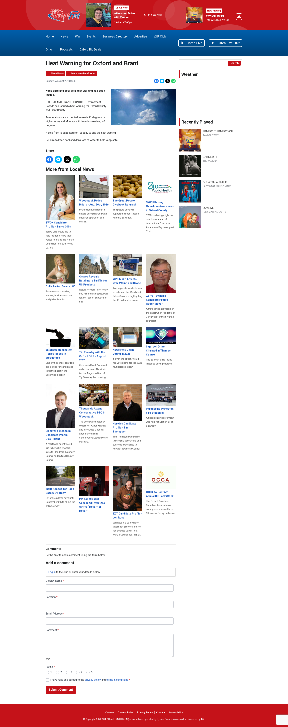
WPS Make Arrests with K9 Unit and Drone (127, 281)
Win (77, 36)
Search (234, 63)
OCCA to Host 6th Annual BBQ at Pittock (160, 494)
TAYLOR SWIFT (215, 16)
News (64, 36)
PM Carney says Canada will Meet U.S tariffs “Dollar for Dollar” (92, 504)
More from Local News (83, 73)
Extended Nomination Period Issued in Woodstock (59, 353)
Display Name (55, 580)
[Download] (239, 17)
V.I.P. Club (160, 36)
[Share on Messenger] (162, 81)
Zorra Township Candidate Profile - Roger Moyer (158, 299)
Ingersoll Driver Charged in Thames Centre (158, 350)
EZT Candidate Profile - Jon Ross (127, 515)
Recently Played (197, 122)
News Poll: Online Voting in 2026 (123, 351)
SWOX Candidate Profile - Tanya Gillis (58, 224)
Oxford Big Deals (90, 49)
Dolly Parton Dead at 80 (60, 286)
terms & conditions (117, 679)
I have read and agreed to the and (90, 679)
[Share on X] (167, 81)
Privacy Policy (145, 712)
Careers (109, 712)
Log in (52, 572)
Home (50, 36)
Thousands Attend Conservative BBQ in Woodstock (92, 412)
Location (52, 597)
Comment (52, 630)
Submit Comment (61, 689)
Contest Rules (125, 712)
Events (91, 36)
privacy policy (93, 679)
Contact (160, 712)
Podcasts (66, 49)
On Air (50, 49)
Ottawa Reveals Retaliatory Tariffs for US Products (93, 280)
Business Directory (115, 36)
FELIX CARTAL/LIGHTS (214, 211)
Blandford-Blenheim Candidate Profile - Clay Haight (58, 434)
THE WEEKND (210, 161)
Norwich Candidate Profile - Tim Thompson (124, 427)
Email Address (55, 613)
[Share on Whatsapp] (173, 81)
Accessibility (175, 712)
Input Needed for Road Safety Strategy (60, 490)
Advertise (140, 36)
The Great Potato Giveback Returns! (124, 202)
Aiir (203, 719)
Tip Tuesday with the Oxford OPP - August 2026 (92, 356)
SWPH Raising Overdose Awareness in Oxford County (160, 206)
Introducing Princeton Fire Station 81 (160, 410)
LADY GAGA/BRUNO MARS (217, 186)
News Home (57, 73)
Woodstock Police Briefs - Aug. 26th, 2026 (93, 202)
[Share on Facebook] (156, 81)
